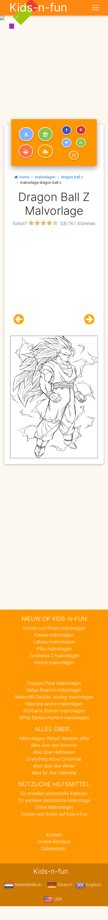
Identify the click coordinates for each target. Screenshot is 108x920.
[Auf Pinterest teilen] (81, 130)
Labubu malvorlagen (54, 642)
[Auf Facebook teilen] (66, 130)
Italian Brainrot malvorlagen (54, 690)
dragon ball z (72, 177)
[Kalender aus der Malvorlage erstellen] (45, 134)
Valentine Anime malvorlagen (54, 704)
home (23, 177)
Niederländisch (27, 884)
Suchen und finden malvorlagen (54, 628)
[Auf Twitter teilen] (66, 142)
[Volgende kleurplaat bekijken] (86, 319)
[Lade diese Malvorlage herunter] (45, 151)
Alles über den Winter (54, 766)
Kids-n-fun (38, 7)
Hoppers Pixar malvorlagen (54, 683)
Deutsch (64, 884)
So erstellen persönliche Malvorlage (54, 800)
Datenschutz (54, 848)
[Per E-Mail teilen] (74, 155)
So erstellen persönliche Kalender (54, 793)
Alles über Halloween (54, 752)
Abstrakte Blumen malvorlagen (54, 711)
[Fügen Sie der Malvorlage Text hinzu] (26, 134)
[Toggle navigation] (95, 7)
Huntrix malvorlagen (54, 662)
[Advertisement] (54, 56)
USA (57, 899)
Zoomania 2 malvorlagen (54, 655)
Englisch (93, 884)
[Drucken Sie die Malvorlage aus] (25, 151)
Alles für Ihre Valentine (54, 773)
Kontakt (54, 835)
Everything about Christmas (54, 759)
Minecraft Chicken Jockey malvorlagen (54, 697)
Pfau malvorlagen (54, 649)
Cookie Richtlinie (54, 841)
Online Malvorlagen (54, 807)
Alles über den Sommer (54, 745)
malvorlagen (45, 177)
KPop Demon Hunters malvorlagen (54, 717)
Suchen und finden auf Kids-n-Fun (54, 814)
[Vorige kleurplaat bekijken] (21, 319)
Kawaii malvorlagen (54, 635)
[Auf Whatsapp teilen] (81, 142)
